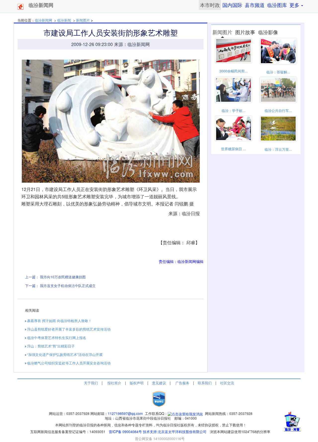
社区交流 (227, 382)
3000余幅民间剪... (233, 70)
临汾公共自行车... (278, 110)
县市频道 (255, 4)
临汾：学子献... (233, 110)
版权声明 (137, 382)
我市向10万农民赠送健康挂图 (63, 276)
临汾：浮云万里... (278, 149)
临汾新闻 (64, 20)
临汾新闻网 (43, 20)
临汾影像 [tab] (268, 32)
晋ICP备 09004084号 (125, 431)
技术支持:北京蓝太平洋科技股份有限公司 (174, 431)
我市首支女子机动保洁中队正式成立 (68, 285)
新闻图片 (83, 20)
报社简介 (114, 382)
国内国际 (232, 4)
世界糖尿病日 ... (233, 148)
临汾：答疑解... (278, 71)
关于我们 (91, 382)
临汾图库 (277, 4)
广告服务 (182, 382)
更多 (295, 4)
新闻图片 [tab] (222, 32)
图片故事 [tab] (245, 32)
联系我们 (205, 382)
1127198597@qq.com (125, 413)
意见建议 (159, 382)
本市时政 (210, 4)
